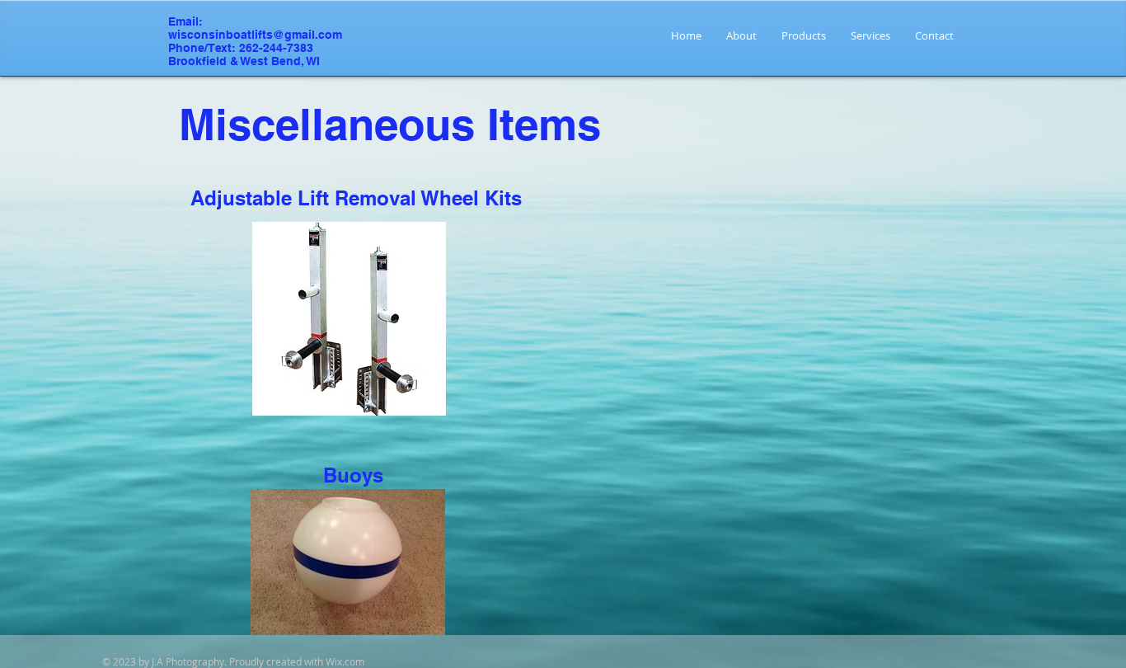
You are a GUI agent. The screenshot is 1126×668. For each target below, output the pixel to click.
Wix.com (345, 661)
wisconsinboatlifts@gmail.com (255, 34)
